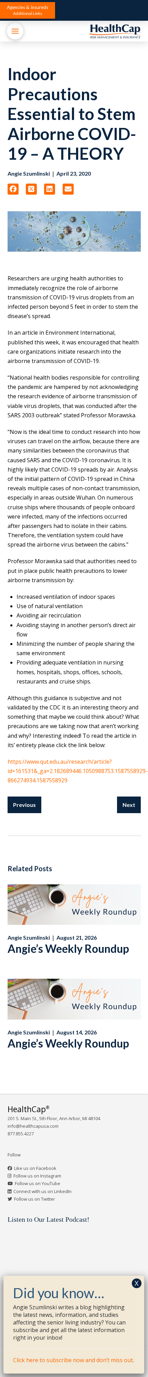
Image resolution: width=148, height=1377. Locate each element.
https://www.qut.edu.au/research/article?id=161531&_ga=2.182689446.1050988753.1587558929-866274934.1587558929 (78, 771)
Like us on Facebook (35, 1168)
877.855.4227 (21, 1134)
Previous (24, 804)
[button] (27, 10)
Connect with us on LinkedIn (42, 1191)
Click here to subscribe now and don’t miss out (73, 1360)
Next (129, 804)
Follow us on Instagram (37, 1176)
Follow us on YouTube (37, 1183)
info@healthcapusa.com (33, 1126)
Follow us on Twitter (34, 1199)
